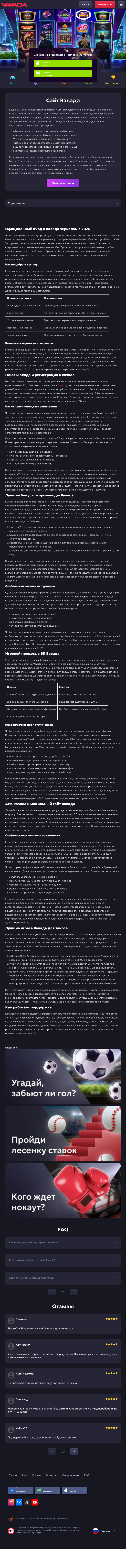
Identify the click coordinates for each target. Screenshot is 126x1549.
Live (24, 1475)
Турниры (51, 1475)
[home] (14, 5)
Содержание (70, 1475)
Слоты (13, 1475)
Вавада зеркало (63, 183)
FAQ (86, 1475)
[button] (122, 40)
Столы (36, 1475)
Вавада (62, 385)
